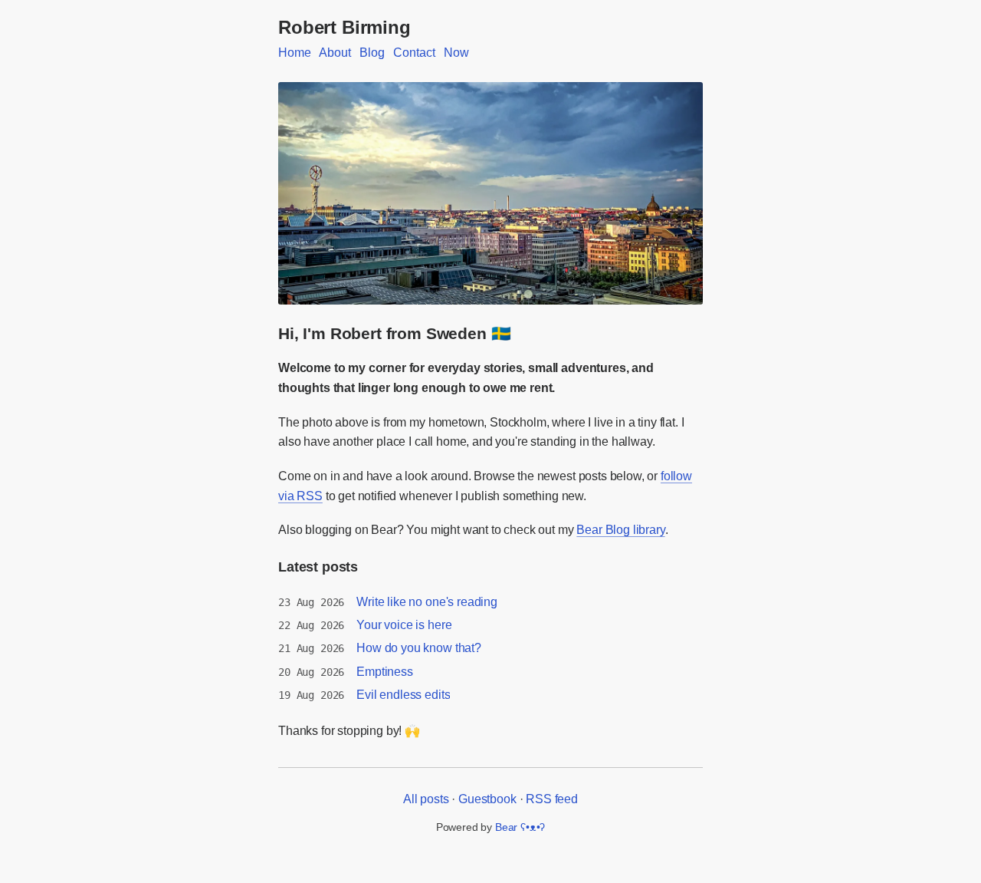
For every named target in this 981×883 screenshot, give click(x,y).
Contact (414, 52)
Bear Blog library (620, 529)
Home (294, 52)
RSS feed (552, 799)
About (334, 52)
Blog (371, 52)
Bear (520, 827)
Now (456, 52)
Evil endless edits (403, 694)
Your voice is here (403, 624)
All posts (426, 799)
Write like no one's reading (426, 601)
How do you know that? (418, 647)
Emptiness (384, 671)
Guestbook (487, 799)
